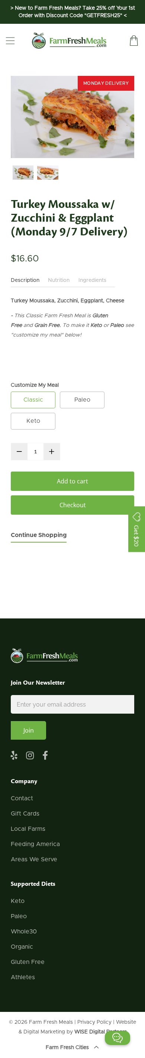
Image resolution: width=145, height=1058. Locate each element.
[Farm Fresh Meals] (69, 40)
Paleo (82, 400)
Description (25, 280)
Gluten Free (28, 962)
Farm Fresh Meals (51, 1022)
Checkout (72, 505)
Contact (22, 798)
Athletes (23, 977)
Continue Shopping (39, 535)
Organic (22, 947)
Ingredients (92, 280)
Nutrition (59, 280)
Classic (33, 400)
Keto (33, 421)
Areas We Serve (34, 859)
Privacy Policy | (96, 1022)
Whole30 (24, 932)
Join (28, 730)
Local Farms (28, 829)
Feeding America (35, 844)
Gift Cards (25, 814)
